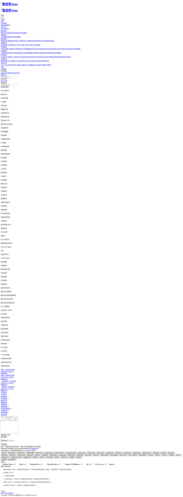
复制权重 (163, 453)
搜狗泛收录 (41, 41)
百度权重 (77, 49)
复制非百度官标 (146, 453)
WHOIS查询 (5, 29)
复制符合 (57, 457)
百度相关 (4, 47)
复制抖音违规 (30, 453)
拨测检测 (29, 53)
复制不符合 (64, 457)
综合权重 (4, 45)
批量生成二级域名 (35, 65)
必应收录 (22, 57)
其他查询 (4, 59)
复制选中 (78, 457)
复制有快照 (156, 453)
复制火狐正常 (82, 453)
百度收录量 (5, 49)
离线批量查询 (5, 25)
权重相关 (4, 43)
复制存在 (150, 455)
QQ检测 (3, 53)
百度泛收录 (61, 49)
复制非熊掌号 (127, 453)
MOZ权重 (10, 45)
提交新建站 (23, 33)
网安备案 (18, 37)
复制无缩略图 (114, 455)
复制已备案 (62, 455)
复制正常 (4, 453)
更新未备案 (50, 457)
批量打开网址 (46, 65)
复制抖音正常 (21, 453)
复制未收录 (30, 455)
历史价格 (31, 61)
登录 (2, 81)
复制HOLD (96, 455)
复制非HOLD (123, 455)
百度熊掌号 (19, 49)
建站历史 (4, 31)
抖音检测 (16, 53)
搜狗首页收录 (49, 41)
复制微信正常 (5, 457)
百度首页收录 (69, 49)
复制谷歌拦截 (110, 453)
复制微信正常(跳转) (16, 457)
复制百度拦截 (49, 453)
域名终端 (38, 61)
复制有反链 (5, 455)
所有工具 (4, 493)
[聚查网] (91, 7)
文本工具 (4, 65)
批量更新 (72, 457)
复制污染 (178, 455)
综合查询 (4, 23)
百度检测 (36, 53)
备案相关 (4, 35)
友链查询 (37, 45)
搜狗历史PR (23, 41)
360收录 (3, 57)
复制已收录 (171, 453)
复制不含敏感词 (132, 455)
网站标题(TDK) (6, 61)
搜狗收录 (4, 41)
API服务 (3, 69)
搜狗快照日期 (32, 41)
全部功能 (4, 415)
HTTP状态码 (20, 61)
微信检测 (9, 53)
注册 (5, 81)
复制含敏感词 (142, 455)
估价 (26, 61)
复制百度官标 (136, 453)
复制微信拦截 (27, 457)
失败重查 (4, 459)
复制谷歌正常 (100, 453)
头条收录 (16, 57)
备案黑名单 (11, 37)
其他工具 (4, 63)
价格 (2, 67)
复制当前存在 (54, 455)
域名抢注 (17, 73)
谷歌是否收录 (30, 57)
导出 (3, 462)
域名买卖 (10, 73)
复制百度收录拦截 (71, 453)
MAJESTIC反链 (19, 45)
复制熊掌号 (119, 453)
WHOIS (3, 27)
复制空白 (157, 455)
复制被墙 (171, 455)
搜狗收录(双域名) (13, 41)
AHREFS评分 (29, 45)
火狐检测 (58, 53)
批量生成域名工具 (23, 65)
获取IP (13, 61)
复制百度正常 (39, 453)
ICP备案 (4, 37)
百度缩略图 (27, 49)
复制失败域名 (12, 459)
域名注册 (4, 73)
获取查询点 (4, 412)
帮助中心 (4, 75)
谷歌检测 (42, 53)
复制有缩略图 (104, 455)
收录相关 (4, 55)
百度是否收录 (42, 49)
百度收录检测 (50, 53)
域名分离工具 (12, 65)
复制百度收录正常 (59, 453)
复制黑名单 (45, 455)
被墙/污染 (22, 53)
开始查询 (4, 444)
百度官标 (12, 49)
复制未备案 (80, 455)
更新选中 (42, 457)
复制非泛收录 (21, 455)
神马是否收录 (40, 57)
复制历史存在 (71, 455)
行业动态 (10, 493)
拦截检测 (4, 51)
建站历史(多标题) (13, 33)
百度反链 (34, 49)
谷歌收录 (9, 57)
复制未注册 (88, 455)
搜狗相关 (4, 39)
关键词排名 (45, 61)
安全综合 (4, 392)
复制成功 (35, 457)
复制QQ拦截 (11, 453)
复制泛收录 (13, 455)
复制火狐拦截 (91, 453)
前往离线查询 (33, 448)
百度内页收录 (52, 49)
